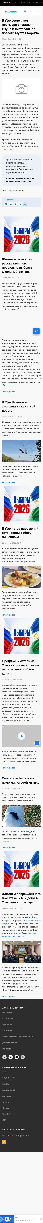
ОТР (4, 1120)
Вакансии (7, 1024)
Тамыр (5, 1102)
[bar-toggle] (37, 11)
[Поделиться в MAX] (6, 204)
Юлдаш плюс (8, 1090)
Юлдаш (36, 3)
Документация (9, 1042)
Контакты (7, 1030)
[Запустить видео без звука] (37, 743)
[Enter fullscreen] (41, 1219)
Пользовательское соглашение (17, 1036)
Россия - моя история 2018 (15, 1135)
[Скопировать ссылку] (25, 204)
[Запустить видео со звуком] (21, 736)
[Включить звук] (36, 331)
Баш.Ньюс (7, 1012)
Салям (5, 1108)
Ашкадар (6, 1096)
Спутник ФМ (24, 3)
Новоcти (6, 3)
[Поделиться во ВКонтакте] (11, 204)
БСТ (14, 3)
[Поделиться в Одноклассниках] (15, 204)
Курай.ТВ (6, 1114)
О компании (8, 1018)
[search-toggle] (30, 11)
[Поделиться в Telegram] (20, 204)
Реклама (6, 1048)
